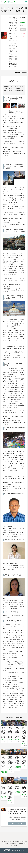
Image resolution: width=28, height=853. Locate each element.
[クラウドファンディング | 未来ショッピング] (9, 2)
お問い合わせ (14, 845)
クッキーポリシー (12, 843)
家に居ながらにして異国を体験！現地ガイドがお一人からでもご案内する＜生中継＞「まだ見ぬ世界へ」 (17, 811)
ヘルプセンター (21, 843)
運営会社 (9, 841)
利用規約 (4, 841)
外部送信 (5, 843)
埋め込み (25, 72)
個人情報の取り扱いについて (19, 841)
